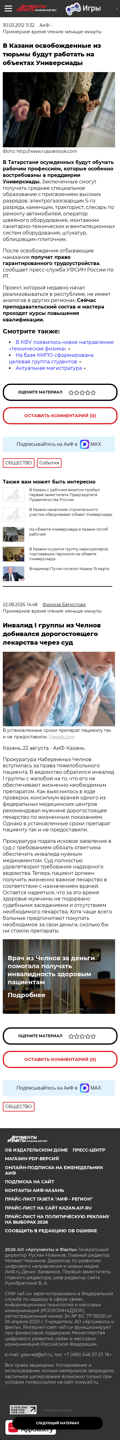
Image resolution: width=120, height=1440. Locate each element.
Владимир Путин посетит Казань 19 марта (69, 568)
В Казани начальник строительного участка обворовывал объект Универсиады (70, 512)
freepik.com (62, 737)
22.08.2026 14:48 (20, 604)
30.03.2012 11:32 (18, 25)
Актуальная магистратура (49, 368)
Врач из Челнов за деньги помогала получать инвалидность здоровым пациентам (51, 970)
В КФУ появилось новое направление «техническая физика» (61, 345)
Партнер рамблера (58, 1410)
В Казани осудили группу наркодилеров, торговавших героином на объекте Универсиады (69, 554)
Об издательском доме (36, 1150)
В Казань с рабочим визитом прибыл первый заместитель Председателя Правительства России (64, 494)
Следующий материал (57, 1423)
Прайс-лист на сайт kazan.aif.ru (48, 1208)
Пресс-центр (89, 1150)
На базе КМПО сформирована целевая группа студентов (51, 358)
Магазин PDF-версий (32, 1158)
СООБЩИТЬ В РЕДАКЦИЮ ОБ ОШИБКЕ (51, 1231)
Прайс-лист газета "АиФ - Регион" (49, 1199)
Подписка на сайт (29, 1182)
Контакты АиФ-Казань (34, 1190)
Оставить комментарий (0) (60, 415)
